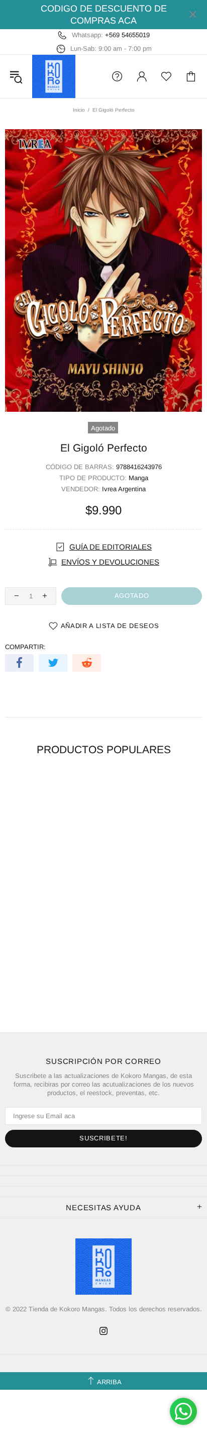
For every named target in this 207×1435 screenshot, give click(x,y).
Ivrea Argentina (124, 489)
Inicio (79, 110)
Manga (138, 478)
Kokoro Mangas (53, 76)
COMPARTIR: (25, 647)
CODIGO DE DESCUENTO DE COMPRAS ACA (104, 15)
